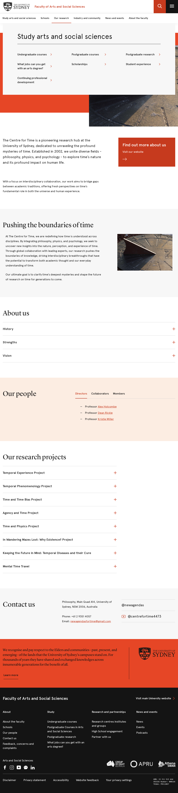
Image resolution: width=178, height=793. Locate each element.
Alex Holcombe (107, 406)
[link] (34, 54)
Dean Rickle (105, 412)
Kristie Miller (106, 419)
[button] (160, 6)
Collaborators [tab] (100, 393)
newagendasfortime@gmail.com (90, 621)
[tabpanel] (125, 415)
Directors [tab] (81, 393)
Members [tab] (119, 393)
